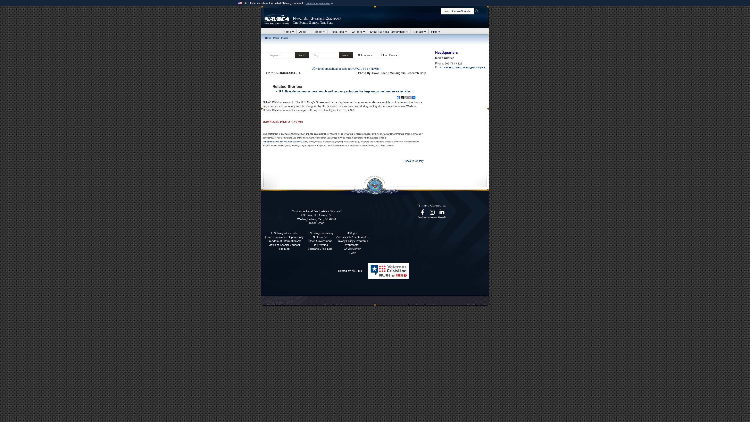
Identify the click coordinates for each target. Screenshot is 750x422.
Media (318, 32)
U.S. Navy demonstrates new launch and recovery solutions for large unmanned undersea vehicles (345, 91)
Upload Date (388, 55)
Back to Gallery (414, 161)
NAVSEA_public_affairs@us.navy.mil (464, 67)
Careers (357, 32)
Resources (337, 32)
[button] (320, 3)
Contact (418, 32)
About (302, 32)
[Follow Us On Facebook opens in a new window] (422, 213)
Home (287, 32)
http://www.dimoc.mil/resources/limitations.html (285, 141)
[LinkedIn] (442, 213)
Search (302, 55)
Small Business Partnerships (387, 32)
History (435, 32)
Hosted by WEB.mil (350, 270)
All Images (364, 55)
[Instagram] (432, 213)
